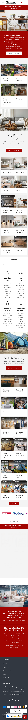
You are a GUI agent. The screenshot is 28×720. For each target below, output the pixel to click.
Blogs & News (7, 670)
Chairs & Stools (19, 211)
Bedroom (19, 172)
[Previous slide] (8, 60)
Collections (6, 667)
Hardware (19, 412)
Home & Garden (5, 79)
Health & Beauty (6, 433)
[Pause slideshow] (26, 60)
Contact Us (6, 677)
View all (14, 503)
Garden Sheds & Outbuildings (7, 100)
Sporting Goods (19, 476)
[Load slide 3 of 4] (15, 60)
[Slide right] (17, 521)
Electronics (6, 412)
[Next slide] (19, 60)
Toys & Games (5, 496)
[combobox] (14, 265)
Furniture (19, 99)
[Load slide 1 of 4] (11, 60)
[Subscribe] (23, 652)
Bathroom (6, 172)
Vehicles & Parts (19, 496)
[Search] (25, 265)
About (4, 674)
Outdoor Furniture (19, 79)
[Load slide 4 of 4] (17, 60)
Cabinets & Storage (6, 251)
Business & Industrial (19, 454)
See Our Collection (14, 150)
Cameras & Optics (6, 391)
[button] (3, 2)
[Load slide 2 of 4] (13, 60)
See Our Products (14, 53)
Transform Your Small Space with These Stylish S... (14, 552)
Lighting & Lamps (6, 231)
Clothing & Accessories (20, 391)
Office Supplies (6, 476)
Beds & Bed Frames (20, 231)
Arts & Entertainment (7, 455)
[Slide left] (10, 521)
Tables (18, 251)
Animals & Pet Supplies (7, 211)
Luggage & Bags (19, 433)
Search (5, 663)
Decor (18, 190)
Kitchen (5, 190)
